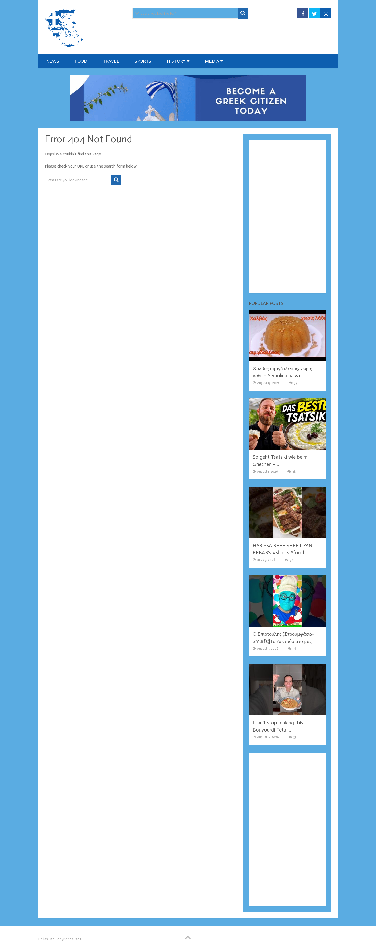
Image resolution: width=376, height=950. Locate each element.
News (52, 61)
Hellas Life (46, 939)
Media (212, 61)
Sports (143, 61)
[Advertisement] (287, 216)
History (176, 61)
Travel (111, 61)
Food (81, 61)
